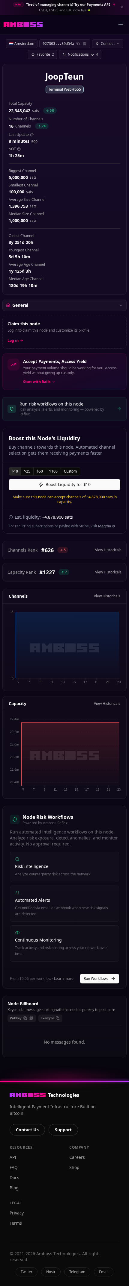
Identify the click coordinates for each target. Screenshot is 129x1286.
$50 (40, 471)
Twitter (26, 1271)
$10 (15, 471)
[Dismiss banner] (121, 7)
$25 (27, 471)
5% (52, 110)
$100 (53, 471)
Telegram (77, 1271)
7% (44, 126)
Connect (108, 43)
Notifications (83, 54)
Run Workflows (96, 978)
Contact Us (27, 1129)
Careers (77, 1157)
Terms (16, 1223)
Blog (14, 1188)
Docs (14, 1177)
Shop (74, 1167)
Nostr (51, 1271)
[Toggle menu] (120, 24)
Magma (104, 526)
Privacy (17, 1213)
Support (63, 1129)
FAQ (14, 1167)
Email (103, 1271)
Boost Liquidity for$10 (68, 484)
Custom (70, 471)
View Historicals (108, 550)
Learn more (64, 978)
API (13, 1157)
